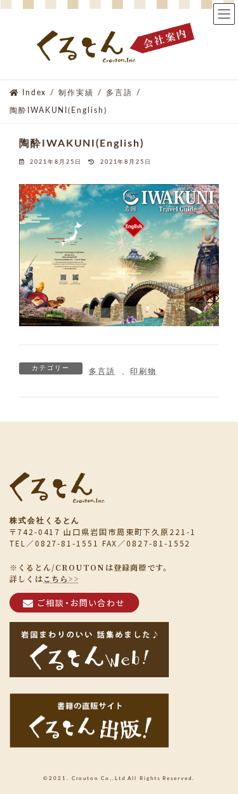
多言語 (102, 371)
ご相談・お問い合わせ (81, 602)
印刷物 (143, 371)
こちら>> (61, 577)
